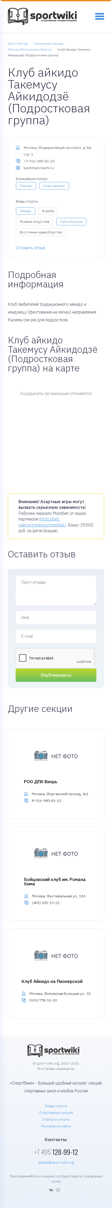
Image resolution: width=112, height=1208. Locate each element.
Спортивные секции (56, 1112)
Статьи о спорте (56, 1119)
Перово (26, 186)
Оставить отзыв (30, 247)
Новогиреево (54, 186)
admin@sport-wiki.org (56, 1162)
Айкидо (25, 211)
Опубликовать (56, 675)
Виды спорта (56, 1105)
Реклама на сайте (56, 1126)
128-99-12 (56, 1152)
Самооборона (71, 221)
